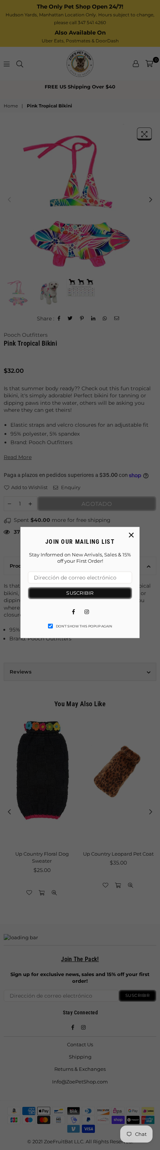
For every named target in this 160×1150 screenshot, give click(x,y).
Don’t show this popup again (84, 626)
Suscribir (79, 593)
